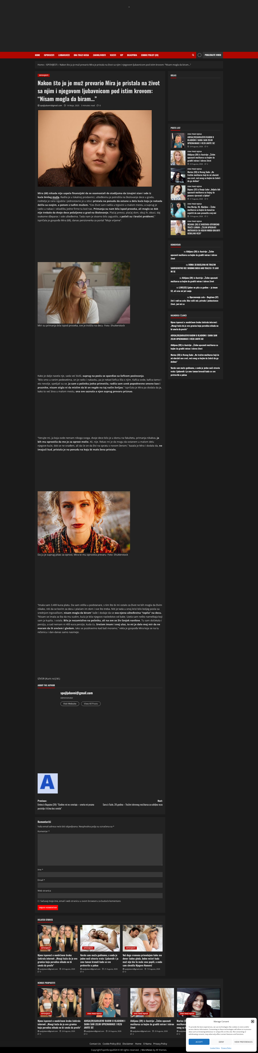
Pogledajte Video (213, 55)
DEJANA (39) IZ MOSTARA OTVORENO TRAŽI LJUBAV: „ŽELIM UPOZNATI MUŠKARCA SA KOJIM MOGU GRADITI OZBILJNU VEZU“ (178, 227)
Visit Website (69, 703)
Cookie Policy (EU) (149, 55)
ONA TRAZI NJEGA (81, 55)
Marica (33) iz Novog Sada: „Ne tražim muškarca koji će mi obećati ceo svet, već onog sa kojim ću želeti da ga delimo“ (178, 175)
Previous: (66, 804)
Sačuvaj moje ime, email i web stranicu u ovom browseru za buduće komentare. (80, 901)
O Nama (147, 1043)
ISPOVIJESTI (49, 55)
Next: (133, 802)
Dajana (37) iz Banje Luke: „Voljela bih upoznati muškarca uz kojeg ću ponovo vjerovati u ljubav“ (178, 192)
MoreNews (146, 1049)
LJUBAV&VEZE (64, 55)
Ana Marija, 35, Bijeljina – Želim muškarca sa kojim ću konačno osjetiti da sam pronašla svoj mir (178, 210)
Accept (199, 1042)
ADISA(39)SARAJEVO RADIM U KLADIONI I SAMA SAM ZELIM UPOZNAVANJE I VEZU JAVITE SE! (178, 140)
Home (37, 55)
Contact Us (95, 1043)
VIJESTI (113, 55)
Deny (221, 1042)
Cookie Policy (215, 1048)
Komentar (44, 831)
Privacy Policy (226, 1048)
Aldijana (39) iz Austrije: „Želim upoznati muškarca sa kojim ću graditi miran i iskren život (178, 158)
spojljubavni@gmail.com (51, 105)
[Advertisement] (129, 27)
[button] (252, 1021)
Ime (40, 869)
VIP (121, 55)
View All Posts (91, 703)
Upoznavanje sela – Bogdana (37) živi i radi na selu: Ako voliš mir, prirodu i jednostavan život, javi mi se (194, 301)
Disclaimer (128, 1043)
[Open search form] (193, 55)
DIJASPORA (132, 55)
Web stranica (44, 890)
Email (41, 880)
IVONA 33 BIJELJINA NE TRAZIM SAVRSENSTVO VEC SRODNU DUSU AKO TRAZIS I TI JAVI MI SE (195, 268)
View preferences (243, 1042)
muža (55, 197)
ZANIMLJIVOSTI (99, 55)
